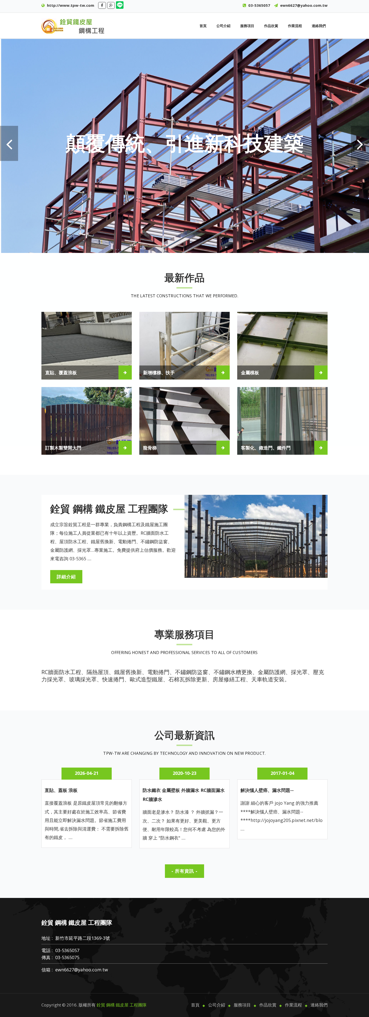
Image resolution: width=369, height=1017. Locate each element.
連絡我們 (319, 25)
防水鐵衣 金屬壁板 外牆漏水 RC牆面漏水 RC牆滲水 (184, 794)
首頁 (203, 25)
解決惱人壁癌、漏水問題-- (267, 790)
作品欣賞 (271, 25)
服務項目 (247, 25)
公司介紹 (223, 25)
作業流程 (295, 25)
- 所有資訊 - (184, 871)
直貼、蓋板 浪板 (61, 790)
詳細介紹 (66, 577)
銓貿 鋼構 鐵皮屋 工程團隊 (122, 1005)
